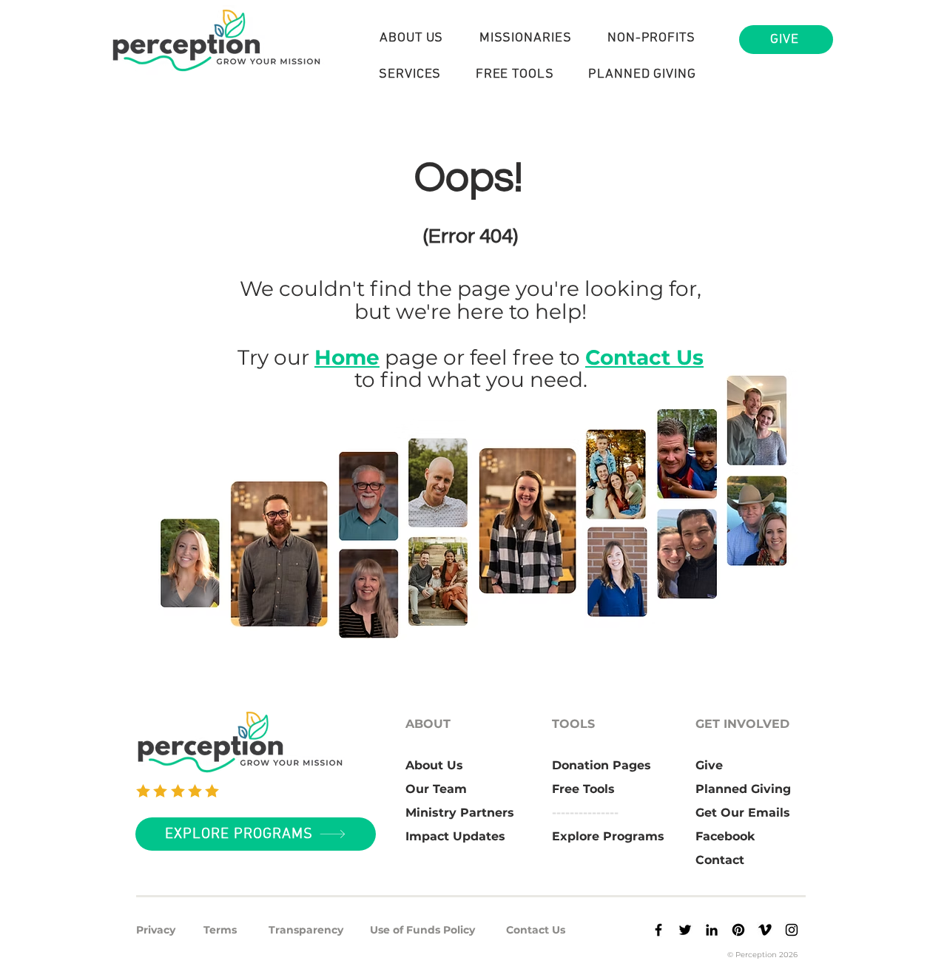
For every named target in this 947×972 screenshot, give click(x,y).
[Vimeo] (765, 930)
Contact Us (644, 357)
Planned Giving (743, 789)
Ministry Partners (459, 813)
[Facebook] (658, 930)
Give (709, 765)
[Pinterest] (738, 930)
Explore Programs (608, 836)
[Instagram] (791, 930)
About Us (434, 765)
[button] (412, 38)
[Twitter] (685, 930)
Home (347, 357)
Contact (719, 860)
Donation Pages (601, 765)
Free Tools (583, 789)
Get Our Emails (742, 813)
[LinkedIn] (712, 930)
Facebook (725, 836)
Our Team (436, 789)
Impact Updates (455, 836)
